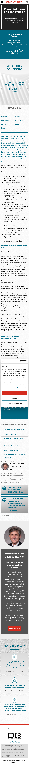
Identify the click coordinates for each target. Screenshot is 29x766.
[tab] (4, 117)
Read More (13, 629)
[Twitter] (19, 741)
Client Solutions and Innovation (14, 425)
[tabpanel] (14, 277)
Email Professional (18, 469)
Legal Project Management (14, 429)
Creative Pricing (10, 434)
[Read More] (14, 536)
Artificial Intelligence (12, 450)
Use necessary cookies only (14, 403)
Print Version (6, 516)
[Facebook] (10, 741)
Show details (20, 388)
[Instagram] (13, 741)
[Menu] (2, 2)
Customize (14, 398)
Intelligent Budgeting (12, 446)
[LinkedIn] (16, 741)
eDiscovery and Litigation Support (14, 440)
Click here (14, 478)
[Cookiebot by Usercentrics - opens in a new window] (20, 361)
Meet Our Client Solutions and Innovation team (15, 490)
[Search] (27, 2)
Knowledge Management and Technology (15, 456)
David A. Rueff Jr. (17, 464)
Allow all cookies (14, 393)
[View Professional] (5, 466)
